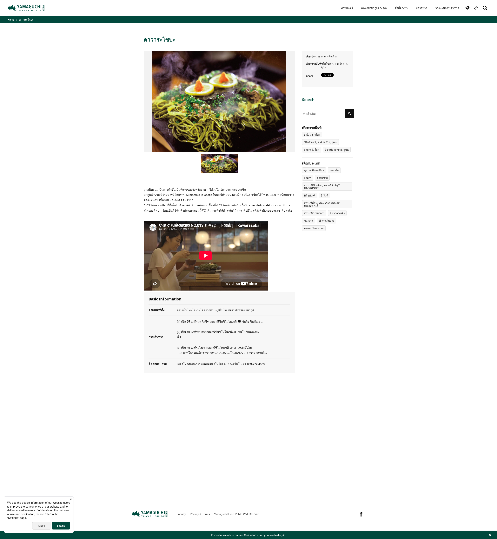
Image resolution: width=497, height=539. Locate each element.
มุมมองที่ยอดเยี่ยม (314, 170)
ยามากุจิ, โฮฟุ (311, 149)
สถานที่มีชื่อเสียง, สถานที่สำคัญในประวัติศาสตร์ (322, 186)
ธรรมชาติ (322, 178)
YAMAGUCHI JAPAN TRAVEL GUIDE (26, 8)
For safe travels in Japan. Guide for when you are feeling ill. (248, 535)
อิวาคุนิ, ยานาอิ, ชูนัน (337, 149)
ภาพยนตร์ (347, 8)
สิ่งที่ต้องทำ (401, 8)
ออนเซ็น (334, 170)
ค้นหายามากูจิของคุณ (374, 8)
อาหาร (307, 178)
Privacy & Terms (200, 514)
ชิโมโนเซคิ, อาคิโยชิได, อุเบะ (320, 142)
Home (11, 19)
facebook (361, 514)
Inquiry (181, 514)
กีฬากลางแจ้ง (337, 213)
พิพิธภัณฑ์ (309, 195)
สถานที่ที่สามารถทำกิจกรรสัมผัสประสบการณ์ (322, 204)
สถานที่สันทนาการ (314, 213)
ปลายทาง (421, 8)
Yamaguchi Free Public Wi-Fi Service (236, 514)
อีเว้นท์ (324, 195)
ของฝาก (308, 220)
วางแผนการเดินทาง (447, 8)
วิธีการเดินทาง (326, 220)
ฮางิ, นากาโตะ (312, 134)
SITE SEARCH (485, 8)
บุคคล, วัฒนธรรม (314, 228)
